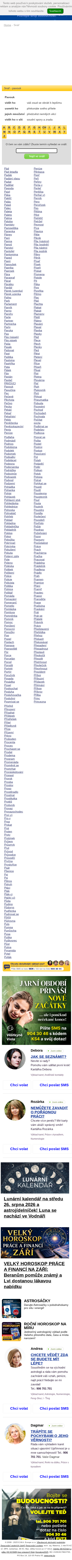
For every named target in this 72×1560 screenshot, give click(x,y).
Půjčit (7, 917)
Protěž (8, 801)
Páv (6, 373)
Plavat (37, 327)
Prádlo (38, 572)
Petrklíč (38, 218)
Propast (9, 775)
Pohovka (9, 509)
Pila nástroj (40, 247)
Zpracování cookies (34, 1546)
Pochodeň (40, 413)
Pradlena (39, 569)
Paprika (8, 267)
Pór (6, 652)
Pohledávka (11, 503)
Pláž (36, 337)
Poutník (38, 506)
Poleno (8, 562)
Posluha (9, 691)
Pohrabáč (10, 513)
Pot (36, 456)
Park (7, 300)
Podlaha (9, 437)
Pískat (37, 270)
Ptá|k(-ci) (9, 897)
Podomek (10, 453)
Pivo (36, 287)
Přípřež (8, 705)
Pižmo (37, 294)
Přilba (37, 694)
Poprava (9, 645)
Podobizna (10, 447)
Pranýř (38, 589)
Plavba (38, 330)
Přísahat (9, 712)
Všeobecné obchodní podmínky (51, 1542)
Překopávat (41, 642)
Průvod (8, 851)
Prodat (8, 752)
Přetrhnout (40, 662)
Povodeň (39, 519)
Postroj (38, 447)
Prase (37, 602)
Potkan (38, 470)
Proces (8, 745)
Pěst (36, 214)
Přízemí (9, 732)
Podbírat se (41, 426)
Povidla (38, 513)
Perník (38, 198)
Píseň (37, 267)
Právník (38, 622)
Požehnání (40, 533)
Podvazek (10, 476)
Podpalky (9, 456)
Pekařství (10, 416)
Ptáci (7, 887)
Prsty (7, 834)
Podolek (9, 450)
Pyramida (10, 950)
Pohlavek (9, 496)
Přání (37, 585)
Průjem (8, 841)
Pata (7, 366)
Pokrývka (9, 546)
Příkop (38, 688)
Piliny (37, 254)
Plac (36, 297)
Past (7, 353)
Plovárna (39, 380)
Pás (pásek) (11, 337)
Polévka (9, 565)
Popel (7, 638)
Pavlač (8, 380)
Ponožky (9, 632)
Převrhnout (40, 668)
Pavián (8, 376)
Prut (6, 847)
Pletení (38, 356)
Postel (37, 443)
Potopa (38, 476)
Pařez (7, 297)
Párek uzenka (12, 294)
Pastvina (9, 360)
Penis (7, 429)
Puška (8, 937)
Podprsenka (11, 466)
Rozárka (47, 1102)
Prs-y (7, 818)
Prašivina (39, 605)
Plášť (37, 317)
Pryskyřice (10, 864)
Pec (6, 393)
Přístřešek (10, 719)
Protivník (9, 805)
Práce (37, 546)
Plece (37, 340)
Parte (7, 317)
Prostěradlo (11, 791)
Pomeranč (10, 602)
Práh (37, 575)
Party (7, 327)
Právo (37, 625)
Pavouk (8, 386)
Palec (7, 208)
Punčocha (10, 930)
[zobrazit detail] (15, 1068)
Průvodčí (9, 857)
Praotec (38, 592)
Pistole (38, 277)
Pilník (37, 257)
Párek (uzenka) (13, 290)
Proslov (8, 785)
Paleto (8, 214)
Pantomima (11, 254)
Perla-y (38, 184)
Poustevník (40, 496)
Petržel (38, 221)
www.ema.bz (49, 1555)
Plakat (37, 307)
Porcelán (9, 658)
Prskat (8, 824)
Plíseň (37, 366)
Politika (8, 585)
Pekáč (8, 409)
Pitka (37, 284)
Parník (8, 307)
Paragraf (9, 277)
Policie (8, 579)
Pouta (37, 503)
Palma (8, 218)
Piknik (37, 237)
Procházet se (12, 748)
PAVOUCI (10, 383)
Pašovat (9, 350)
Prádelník (39, 565)
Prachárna (40, 552)
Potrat (37, 480)
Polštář (8, 592)
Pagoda (9, 188)
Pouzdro (39, 509)
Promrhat (10, 768)
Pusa (7, 934)
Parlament (10, 303)
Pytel (7, 953)
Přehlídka (39, 632)
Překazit (39, 638)
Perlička (38, 191)
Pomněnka (10, 615)
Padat (7, 181)
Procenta (9, 742)
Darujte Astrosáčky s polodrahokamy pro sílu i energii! (46, 1306)
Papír (7, 261)
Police (8, 575)
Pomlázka (10, 609)
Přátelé (38, 618)
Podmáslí (10, 440)
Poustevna (40, 493)
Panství (8, 247)
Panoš (8, 244)
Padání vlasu (12, 178)
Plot (36, 373)
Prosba (8, 781)
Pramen (38, 579)
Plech (37, 343)
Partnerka (10, 323)
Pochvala (39, 416)
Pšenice (9, 871)
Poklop (8, 533)
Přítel (7, 722)
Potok (37, 473)
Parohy (8, 313)
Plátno (37, 320)
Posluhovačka (12, 694)
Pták (7, 890)
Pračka (38, 556)
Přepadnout (41, 648)
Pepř (37, 175)
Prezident (39, 671)
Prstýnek (9, 838)
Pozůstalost (41, 542)
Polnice (8, 589)
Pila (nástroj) (41, 241)
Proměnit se (11, 765)
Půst (7, 943)
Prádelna (39, 562)
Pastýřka (9, 363)
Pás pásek (10, 340)
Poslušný (9, 698)
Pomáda (9, 595)
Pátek (7, 370)
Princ (37, 698)
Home (7, 25)
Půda (7, 900)
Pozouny (39, 539)
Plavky (38, 333)
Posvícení (40, 453)
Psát (7, 867)
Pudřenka (10, 910)
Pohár (8, 493)
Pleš (36, 350)
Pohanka (9, 490)
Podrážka (10, 470)
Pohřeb (8, 516)
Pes (36, 208)
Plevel (37, 360)
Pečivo (8, 403)
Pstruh (8, 884)
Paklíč (8, 198)
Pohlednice (11, 506)
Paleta (8, 211)
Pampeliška (11, 228)
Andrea (46, 1349)
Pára (7, 274)
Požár (37, 526)
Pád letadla (11, 171)
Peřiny (37, 181)
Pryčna (8, 861)
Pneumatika (41, 399)
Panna (8, 241)
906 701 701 (44, 1388)
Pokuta (8, 552)
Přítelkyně (10, 725)
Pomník (8, 618)
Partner (8, 320)
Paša (7, 343)
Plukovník (40, 390)
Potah (37, 460)
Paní (7, 237)
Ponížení (9, 625)
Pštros (8, 881)
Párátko (9, 284)
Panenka (9, 231)
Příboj (37, 675)
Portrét (8, 668)
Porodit (8, 665)
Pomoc (8, 622)
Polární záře (11, 556)
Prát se (38, 615)
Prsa (7, 821)
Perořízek (40, 204)
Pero (37, 201)
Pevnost (39, 224)
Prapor (38, 595)
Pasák (8, 346)
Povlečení (40, 516)
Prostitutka (10, 798)
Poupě (38, 486)
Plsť (36, 383)
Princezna (40, 701)
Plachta (38, 303)
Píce (36, 228)
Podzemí (9, 483)
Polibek (8, 569)
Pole (7, 559)
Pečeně (8, 396)
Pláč (36, 300)
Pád (6, 168)
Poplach (9, 642)
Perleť (37, 188)
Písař (37, 261)
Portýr (8, 671)
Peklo (7, 419)
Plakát (37, 310)
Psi (6, 874)
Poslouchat (11, 688)
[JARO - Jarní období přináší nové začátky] (36, 1010)
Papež (8, 257)
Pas (6, 333)
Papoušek (10, 264)
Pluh (36, 386)
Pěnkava (39, 171)
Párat (7, 280)
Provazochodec (13, 811)
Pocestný (39, 406)
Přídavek (39, 681)
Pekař (7, 413)
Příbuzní (39, 678)
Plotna (37, 376)
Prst (6, 828)
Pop (6, 635)
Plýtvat (38, 396)
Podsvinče (10, 473)
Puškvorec (10, 940)
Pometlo (9, 605)
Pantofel (9, 251)
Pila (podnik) (41, 244)
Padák (8, 175)
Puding (8, 904)
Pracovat (39, 559)
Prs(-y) (8, 815)
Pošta (37, 440)
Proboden (10, 738)
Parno (8, 310)
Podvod (8, 480)
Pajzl (7, 191)
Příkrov (38, 691)
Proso (7, 788)
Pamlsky (9, 224)
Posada (8, 678)
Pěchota (9, 399)
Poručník (9, 675)
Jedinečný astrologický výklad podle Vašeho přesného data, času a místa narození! (46, 1335)
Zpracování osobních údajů (13, 1546)
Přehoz (38, 635)
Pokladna (10, 523)
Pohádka (9, 486)
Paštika (8, 356)
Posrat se (39, 437)
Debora (46, 1050)
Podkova (39, 432)
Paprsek (9, 270)
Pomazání (10, 599)
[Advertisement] (36, 56)
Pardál (8, 287)
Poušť (37, 490)
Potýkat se (40, 483)
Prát (36, 612)
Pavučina (9, 390)
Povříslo (39, 523)
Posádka (9, 681)
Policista (9, 582)
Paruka (8, 330)
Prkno (7, 735)
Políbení (9, 572)
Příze (7, 728)
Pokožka (9, 539)
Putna (7, 947)
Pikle (37, 234)
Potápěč (39, 463)
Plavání (38, 323)
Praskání (39, 609)
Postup (38, 450)
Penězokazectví (13, 426)
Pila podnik (40, 251)
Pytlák (8, 957)
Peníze (8, 432)
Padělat (8, 184)
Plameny (39, 313)
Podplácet (10, 460)
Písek (37, 264)
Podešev (39, 429)
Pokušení (10, 549)
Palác (7, 201)
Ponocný (9, 628)
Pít (35, 280)
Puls (6, 924)
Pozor (37, 536)
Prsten (8, 831)
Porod (8, 662)
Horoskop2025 (41, 1552)
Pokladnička (11, 526)
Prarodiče (40, 599)
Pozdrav (39, 529)
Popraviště (10, 648)
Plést (37, 353)
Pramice (39, 582)
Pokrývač (9, 542)
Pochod (38, 409)
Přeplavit (39, 652)
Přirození (9, 709)
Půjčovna (9, 920)
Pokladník (10, 529)
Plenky (38, 346)
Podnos (8, 443)
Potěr (37, 466)
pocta (37, 422)
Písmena (39, 274)
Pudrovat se (11, 914)
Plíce (37, 363)
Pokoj (7, 536)
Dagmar (47, 1425)
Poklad (8, 519)
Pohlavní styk (12, 500)
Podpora (9, 463)
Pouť (37, 500)
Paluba (8, 221)
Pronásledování (13, 771)
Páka (7, 194)
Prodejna (9, 755)
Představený (41, 628)
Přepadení (40, 645)
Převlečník (40, 665)
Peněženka (11, 422)
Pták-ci (8, 894)
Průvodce (10, 854)
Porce (7, 655)
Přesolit (38, 658)
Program (9, 758)
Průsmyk (9, 844)
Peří (36, 178)
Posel (7, 685)
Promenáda (11, 762)
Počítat (38, 419)
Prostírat (9, 795)
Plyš (36, 393)
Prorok (8, 778)
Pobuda (38, 403)
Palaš (7, 204)
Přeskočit (39, 655)
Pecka (8, 406)
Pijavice (38, 231)
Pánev (8, 234)
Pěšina (38, 211)
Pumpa (8, 927)
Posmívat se (11, 701)
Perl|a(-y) (39, 194)
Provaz (8, 808)
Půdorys (9, 907)
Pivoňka (38, 290)
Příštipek (9, 715)
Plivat (37, 370)
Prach (37, 549)
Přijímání (39, 685)
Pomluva (9, 612)
